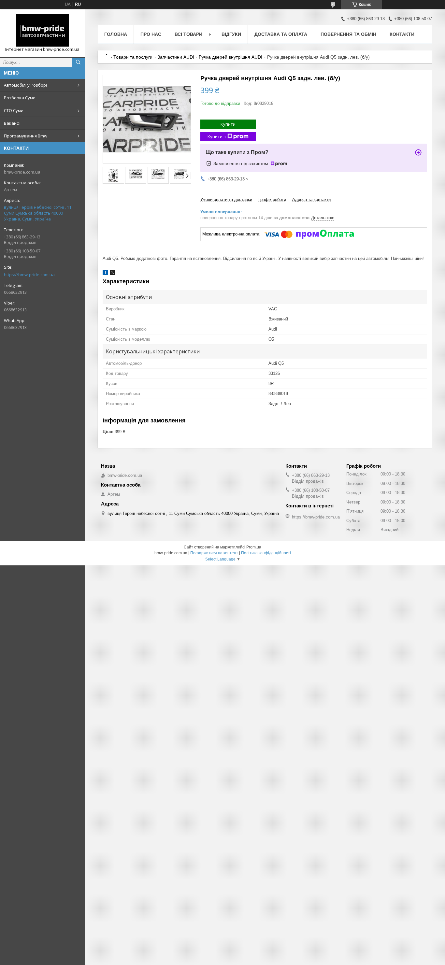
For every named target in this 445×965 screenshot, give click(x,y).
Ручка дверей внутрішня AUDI (230, 57)
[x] (112, 273)
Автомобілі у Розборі (25, 85)
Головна (115, 34)
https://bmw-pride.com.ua (29, 274)
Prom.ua (253, 547)
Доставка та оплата (280, 34)
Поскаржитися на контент (214, 553)
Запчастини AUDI (175, 57)
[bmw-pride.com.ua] (42, 30)
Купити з (217, 136)
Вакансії (12, 123)
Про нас (150, 34)
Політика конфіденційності (266, 553)
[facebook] (105, 273)
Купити (228, 124)
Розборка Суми (20, 98)
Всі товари (188, 34)
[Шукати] (78, 62)
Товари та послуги (132, 57)
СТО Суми (13, 110)
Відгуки (231, 34)
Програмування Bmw (25, 136)
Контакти (402, 34)
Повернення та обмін (348, 34)
